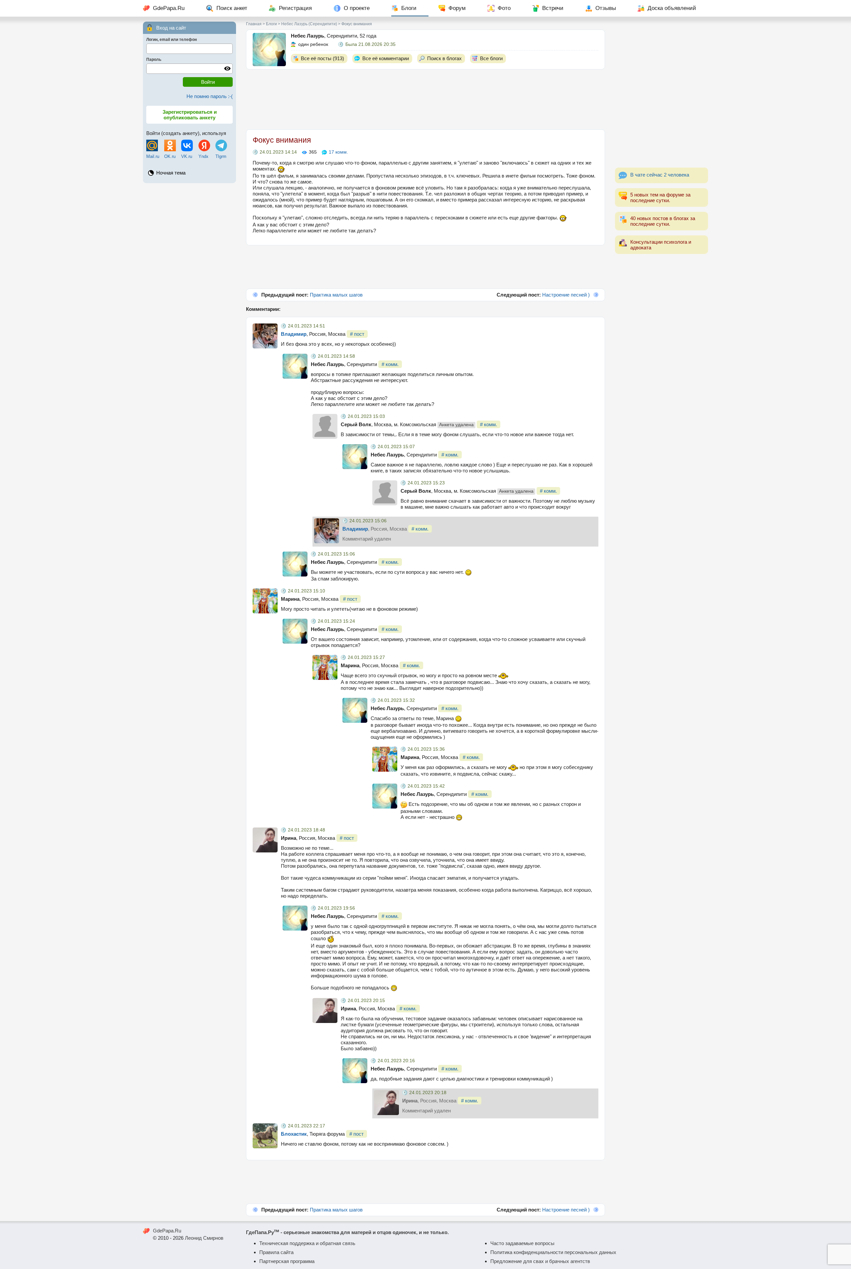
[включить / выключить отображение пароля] (227, 68)
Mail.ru (152, 156)
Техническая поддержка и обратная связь (307, 1243)
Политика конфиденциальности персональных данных (553, 1252)
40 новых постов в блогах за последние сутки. (662, 221)
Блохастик (294, 1134)
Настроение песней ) (566, 295)
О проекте (357, 8)
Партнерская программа (286, 1261)
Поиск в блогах (444, 58)
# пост (357, 334)
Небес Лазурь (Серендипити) (309, 24)
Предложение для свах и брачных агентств (540, 1261)
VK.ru (186, 156)
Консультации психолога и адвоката (660, 244)
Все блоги (491, 58)
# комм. (390, 364)
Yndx (203, 156)
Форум (457, 8)
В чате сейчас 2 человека (659, 175)
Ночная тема (170, 173)
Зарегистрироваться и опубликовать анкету (190, 114)
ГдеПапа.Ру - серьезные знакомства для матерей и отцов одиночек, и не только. (347, 1232)
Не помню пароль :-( (209, 96)
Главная (254, 24)
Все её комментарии (385, 58)
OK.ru (170, 156)
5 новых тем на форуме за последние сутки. (660, 197)
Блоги (409, 8)
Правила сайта (276, 1252)
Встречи (552, 8)
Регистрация (295, 8)
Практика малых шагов (336, 295)
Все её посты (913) (322, 58)
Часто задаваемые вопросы (522, 1243)
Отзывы (605, 8)
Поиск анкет (231, 8)
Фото (504, 8)
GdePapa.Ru (168, 8)
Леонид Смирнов (204, 1238)
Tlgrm (220, 156)
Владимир (293, 334)
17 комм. (338, 152)
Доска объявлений (672, 8)
